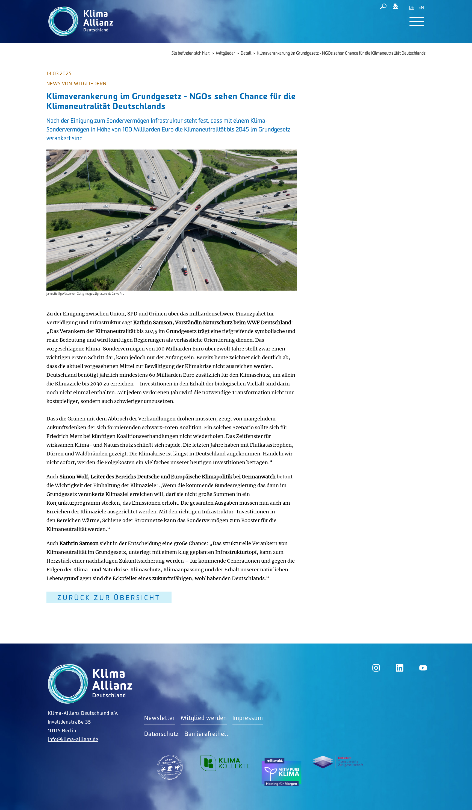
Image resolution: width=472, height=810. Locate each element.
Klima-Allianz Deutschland (90, 684)
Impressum (247, 718)
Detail (246, 53)
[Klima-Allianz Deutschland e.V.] (79, 21)
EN (421, 7)
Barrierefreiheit (206, 734)
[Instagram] (376, 668)
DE (411, 7)
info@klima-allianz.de (73, 739)
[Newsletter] (395, 7)
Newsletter (159, 718)
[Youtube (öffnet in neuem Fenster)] (423, 668)
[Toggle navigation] (416, 21)
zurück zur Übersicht (109, 598)
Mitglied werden (204, 718)
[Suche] (383, 7)
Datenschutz (161, 734)
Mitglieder (225, 53)
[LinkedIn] (399, 668)
